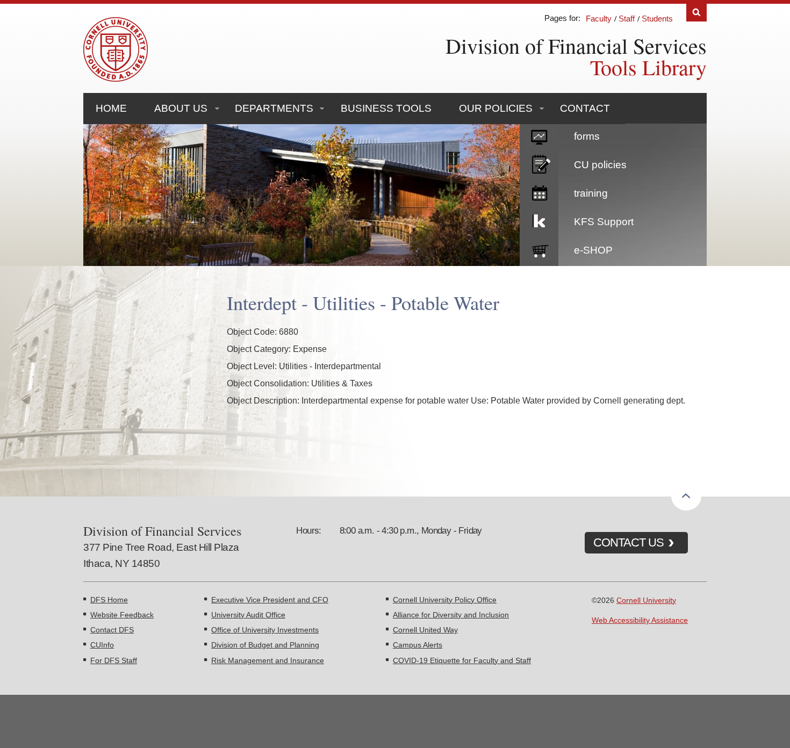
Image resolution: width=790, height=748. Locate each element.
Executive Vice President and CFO (269, 599)
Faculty (599, 18)
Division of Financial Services (576, 45)
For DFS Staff (113, 660)
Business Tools (386, 108)
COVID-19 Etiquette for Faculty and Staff (462, 660)
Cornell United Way (425, 629)
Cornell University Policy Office (445, 599)
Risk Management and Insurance (267, 660)
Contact (585, 108)
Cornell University (646, 600)
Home (111, 108)
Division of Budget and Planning (265, 645)
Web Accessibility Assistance (640, 620)
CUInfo (102, 645)
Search (696, 12)
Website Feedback (122, 614)
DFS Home (109, 599)
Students (657, 18)
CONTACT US (628, 542)
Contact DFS (112, 629)
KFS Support (604, 221)
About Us (180, 108)
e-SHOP (593, 250)
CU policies (600, 164)
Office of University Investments (265, 629)
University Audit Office (248, 614)
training (591, 193)
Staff (627, 18)
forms (587, 136)
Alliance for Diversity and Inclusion (451, 614)
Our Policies (496, 108)
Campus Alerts (417, 645)
